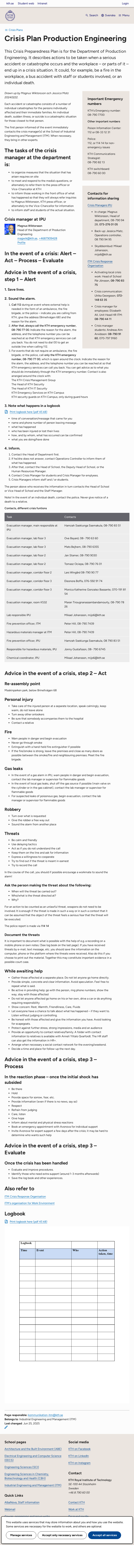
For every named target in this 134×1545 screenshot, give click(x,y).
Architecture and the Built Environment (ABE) (33, 1449)
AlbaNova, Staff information (22, 1502)
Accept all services (104, 1535)
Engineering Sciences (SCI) (22, 1467)
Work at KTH (76, 1509)
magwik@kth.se (27, 238)
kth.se (10, 3)
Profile (21, 242)
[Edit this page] (6, 1427)
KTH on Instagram (79, 1463)
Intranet (42, 3)
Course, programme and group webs (27, 1516)
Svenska (110, 15)
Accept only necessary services (62, 1535)
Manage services (21, 1535)
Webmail (10, 1509)
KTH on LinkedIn (78, 1456)
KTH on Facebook (79, 1449)
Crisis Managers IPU (100, 205)
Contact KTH (76, 1502)
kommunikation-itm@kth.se (45, 1415)
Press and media (78, 1516)
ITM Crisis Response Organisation (25, 1196)
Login (125, 3)
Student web (26, 3)
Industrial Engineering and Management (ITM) (33, 1485)
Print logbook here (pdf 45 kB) (28, 412)
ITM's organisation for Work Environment (30, 1203)
